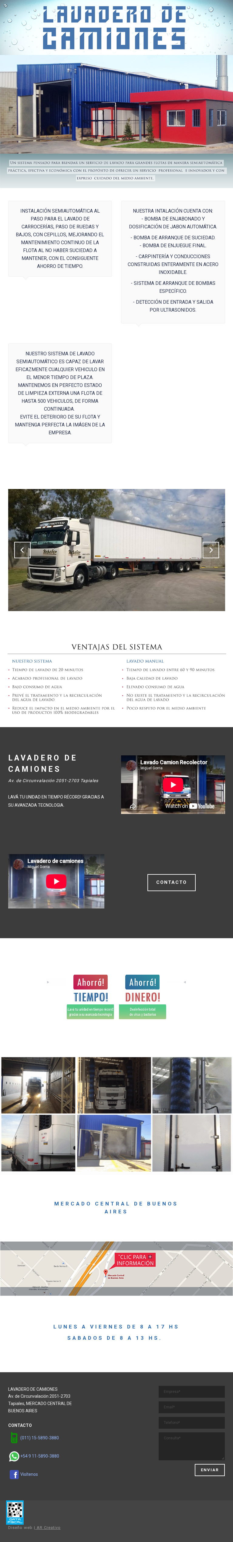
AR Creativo (48, 1527)
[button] (22, 550)
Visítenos (29, 1474)
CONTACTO (171, 882)
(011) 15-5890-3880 (39, 1437)
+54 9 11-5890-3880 (39, 1456)
